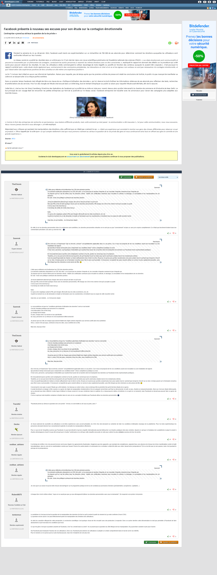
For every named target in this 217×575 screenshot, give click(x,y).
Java (56, 5)
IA (38, 5)
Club (103, 2)
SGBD (86, 5)
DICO (132, 8)
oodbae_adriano (17, 444)
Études (89, 2)
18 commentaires (38, 38)
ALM (42, 5)
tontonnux (16, 515)
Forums (30, 2)
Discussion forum (200, 95)
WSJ (13, 139)
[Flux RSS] (208, 8)
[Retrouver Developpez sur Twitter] (210, 8)
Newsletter (71, 2)
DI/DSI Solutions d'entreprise (21, 5)
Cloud (34, 5)
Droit (96, 2)
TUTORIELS (69, 8)
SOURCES (114, 8)
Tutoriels (40, 2)
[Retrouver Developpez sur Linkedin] (215, 8)
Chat (61, 2)
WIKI (127, 8)
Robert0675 (17, 495)
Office (92, 5)
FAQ (47, 2)
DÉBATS (121, 8)
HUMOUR (139, 8)
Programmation (77, 5)
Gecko (16, 424)
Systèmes (106, 5)
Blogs (54, 2)
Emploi (81, 2)
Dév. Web (63, 5)
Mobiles (98, 5)
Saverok (16, 238)
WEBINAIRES (83, 8)
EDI (69, 5)
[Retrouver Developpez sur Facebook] (212, 8)
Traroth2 (16, 404)
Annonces (25, 38)
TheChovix (16, 184)
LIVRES (91, 8)
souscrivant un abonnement (78, 157)
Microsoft (50, 5)
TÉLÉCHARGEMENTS (102, 8)
